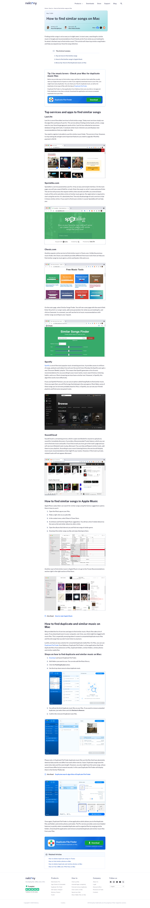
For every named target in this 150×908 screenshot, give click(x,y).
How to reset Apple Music (63, 616)
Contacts (95, 892)
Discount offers (97, 887)
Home (46, 8)
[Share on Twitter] (101, 27)
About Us (95, 882)
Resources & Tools (98, 889)
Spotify (47, 365)
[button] (121, 3)
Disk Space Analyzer (56, 889)
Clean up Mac (75, 882)
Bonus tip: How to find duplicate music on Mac (71, 63)
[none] (116, 886)
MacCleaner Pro (55, 882)
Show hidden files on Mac (79, 895)
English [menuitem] (113, 886)
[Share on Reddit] (104, 27)
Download (52, 658)
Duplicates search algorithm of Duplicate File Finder (73, 774)
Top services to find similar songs (66, 56)
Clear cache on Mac (77, 889)
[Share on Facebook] (97, 27)
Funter (53, 895)
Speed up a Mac (76, 892)
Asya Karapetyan (56, 28)
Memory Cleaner (55, 892)
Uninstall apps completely (79, 884)
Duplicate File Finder (80, 86)
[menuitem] (116, 886)
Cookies (63, 903)
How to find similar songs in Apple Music (69, 59)
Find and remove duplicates (79, 887)
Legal (94, 884)
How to (51, 8)
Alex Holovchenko (74, 28)
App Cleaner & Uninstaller (58, 884)
